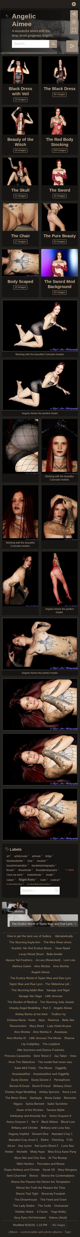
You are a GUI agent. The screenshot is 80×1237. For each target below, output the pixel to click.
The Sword (59, 190)
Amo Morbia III (16, 1038)
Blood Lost (68, 1121)
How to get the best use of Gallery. (29, 936)
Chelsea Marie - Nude (21, 1020)
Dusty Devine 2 (41, 1079)
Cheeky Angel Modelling (20, 1091)
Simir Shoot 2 (42, 1055)
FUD (70, 1139)
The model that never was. (55, 1062)
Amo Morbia (42, 966)
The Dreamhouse (25, 1199)
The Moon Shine (16, 1097)
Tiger (68, 1232)
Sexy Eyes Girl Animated (30, 1217)
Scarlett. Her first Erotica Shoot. (31, 948)
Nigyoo (18, 1103)
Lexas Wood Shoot (31, 954)
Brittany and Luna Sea (55, 1127)
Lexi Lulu (69, 960)
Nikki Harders (25, 1163)
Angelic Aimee (40, 972)
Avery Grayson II (60, 1115)
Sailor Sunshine (57, 1103)
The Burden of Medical (22, 1002)
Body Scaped (20, 281)
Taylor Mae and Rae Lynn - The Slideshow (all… (40, 984)
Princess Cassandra (18, 1055)
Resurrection (18, 1026)
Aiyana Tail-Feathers (19, 960)
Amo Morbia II (42, 1031)
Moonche (70, 1097)
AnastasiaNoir (21, 1073)
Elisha (45, 1139)
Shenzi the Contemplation (57, 1175)
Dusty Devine (19, 1079)
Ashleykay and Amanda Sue (28, 1115)
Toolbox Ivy (58, 1014)
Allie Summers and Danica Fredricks (40, 1050)
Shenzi (33, 1175)
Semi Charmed (16, 1175)
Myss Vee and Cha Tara (29, 1157)
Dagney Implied (19, 1133)
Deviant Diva (40, 1133)
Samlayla (36, 1097)
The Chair (20, 236)
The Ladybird (51, 1044)
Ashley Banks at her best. (31, 1014)
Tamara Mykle (55, 1109)
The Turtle (44, 1205)
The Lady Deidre (24, 1205)
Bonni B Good (41, 1086)
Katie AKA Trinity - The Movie (33, 1068)
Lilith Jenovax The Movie (45, 1038)
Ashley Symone (49, 1091)
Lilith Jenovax (54, 996)
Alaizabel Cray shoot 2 (23, 1139)
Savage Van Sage (30, 996)
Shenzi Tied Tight (27, 1193)
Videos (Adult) (58, 1217)
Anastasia (60, 1031)
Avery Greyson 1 (17, 1121)
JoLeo (11, 1145)
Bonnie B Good (19, 1086)
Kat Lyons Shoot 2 (46, 1145)
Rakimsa (53, 1020)
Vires (73, 1055)
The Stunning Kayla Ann (24, 942)
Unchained (61, 1205)
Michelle (22, 1151)
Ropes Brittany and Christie (22, 1169)
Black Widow (49, 1121)
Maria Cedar (53, 1097)
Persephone (62, 1079)
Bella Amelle (54, 954)
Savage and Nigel (58, 990)
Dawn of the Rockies (30, 1109)
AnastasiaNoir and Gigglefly (51, 1073)
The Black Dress (59, 88)
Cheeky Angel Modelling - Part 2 (30, 1008)
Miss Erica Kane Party (62, 1151)
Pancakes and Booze (51, 1163)
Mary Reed (37, 1026)
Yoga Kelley (58, 1211)
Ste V (34, 1121)
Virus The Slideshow (21, 1062)
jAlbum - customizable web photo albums (35, 1232)
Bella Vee (68, 1020)
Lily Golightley (30, 1044)
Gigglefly (60, 1068)
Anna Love (69, 1091)
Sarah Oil (49, 1169)
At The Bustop (57, 1157)
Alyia (42, 1020)
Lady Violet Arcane (59, 1026)
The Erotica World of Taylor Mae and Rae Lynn (40, 978)
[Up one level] (7, 16)
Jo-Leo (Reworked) (48, 960)
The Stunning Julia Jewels (57, 1002)
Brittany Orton (63, 1086)
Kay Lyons (25, 1145)
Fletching (58, 1139)
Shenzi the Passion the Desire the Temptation (40, 1181)
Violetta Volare (24, 1211)
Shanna (69, 1038)
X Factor (42, 1211)
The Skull (20, 190)
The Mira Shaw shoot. (57, 942)
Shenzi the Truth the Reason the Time (40, 1187)
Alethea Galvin (21, 966)
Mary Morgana (67, 1169)
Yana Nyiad (62, 948)
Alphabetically (64, 936)
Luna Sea (67, 1145)
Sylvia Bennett (35, 1103)
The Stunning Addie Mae (27, 990)
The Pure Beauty (59, 236)
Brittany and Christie (24, 1127)
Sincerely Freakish (53, 1193)
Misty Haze (37, 1151)
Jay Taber (60, 1055)
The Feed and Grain (53, 1199)
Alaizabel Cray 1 (62, 1133)
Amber (9, 1151)
